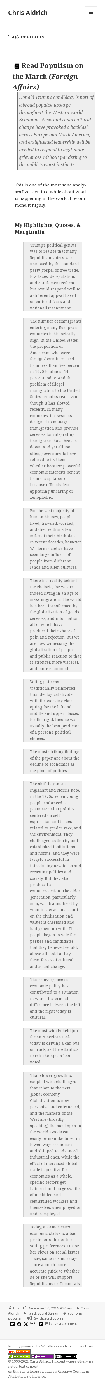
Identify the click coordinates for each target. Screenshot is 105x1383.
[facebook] (18, 1324)
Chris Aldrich (28, 12)
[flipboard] (12, 1324)
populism (16, 1318)
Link (16, 1308)
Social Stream (48, 1313)
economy (75, 1313)
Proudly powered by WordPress (34, 1346)
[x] (25, 1324)
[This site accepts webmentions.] (42, 1356)
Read (32, 1313)
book (33, 1323)
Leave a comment (63, 1323)
